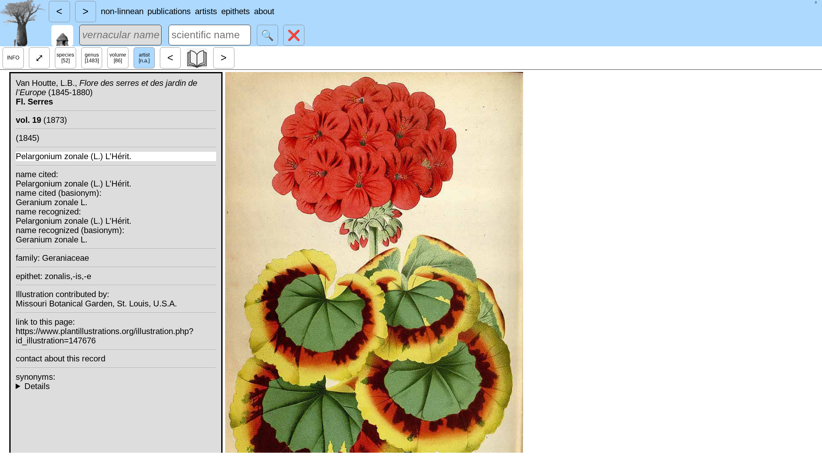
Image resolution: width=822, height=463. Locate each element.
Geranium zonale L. (51, 202)
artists (206, 11)
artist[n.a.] (144, 57)
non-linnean (122, 11)
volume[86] (117, 57)
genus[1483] (92, 57)
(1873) (41, 119)
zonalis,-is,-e (68, 276)
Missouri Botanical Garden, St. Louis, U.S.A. (96, 303)
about (264, 11)
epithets (235, 11)
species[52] (65, 57)
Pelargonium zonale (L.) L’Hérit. (73, 156)
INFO (13, 57)
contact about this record (60, 358)
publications (169, 11)
